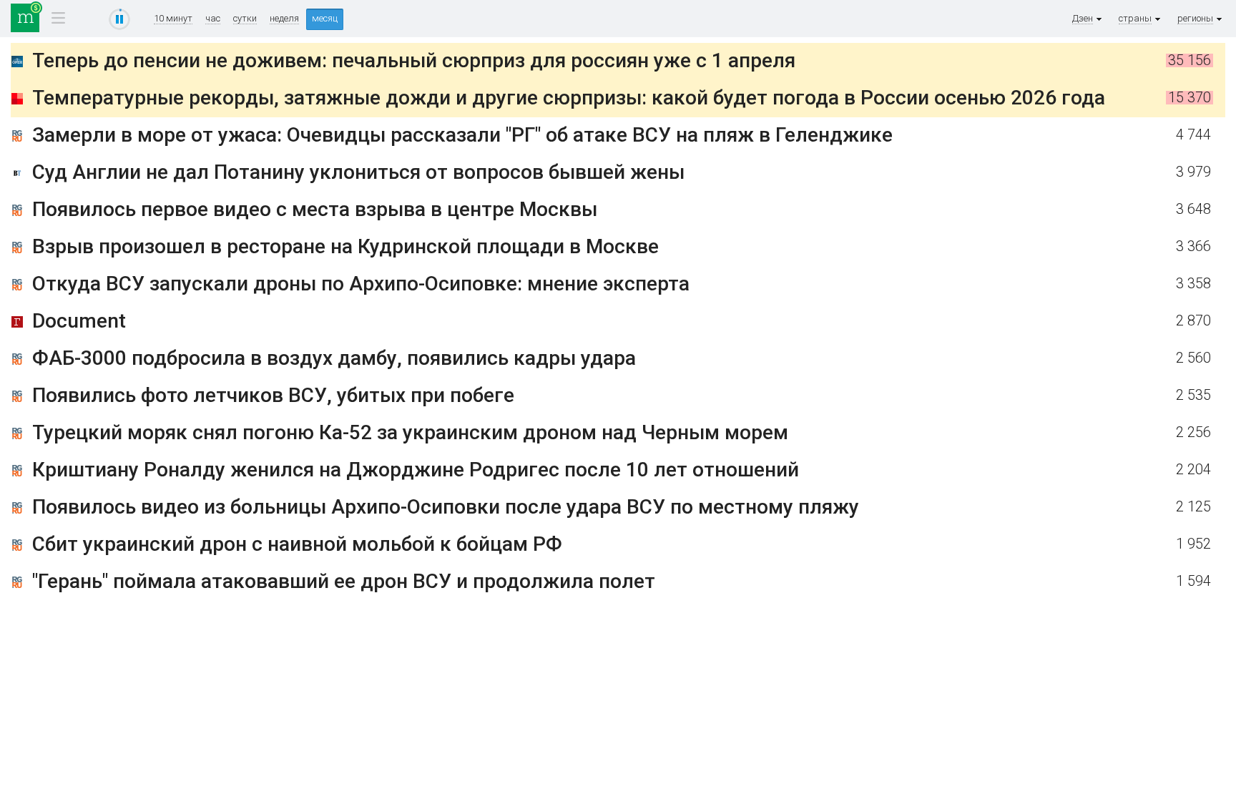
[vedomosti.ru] (17, 175)
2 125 (1193, 507)
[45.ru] (17, 101)
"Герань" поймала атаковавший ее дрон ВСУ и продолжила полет (343, 581)
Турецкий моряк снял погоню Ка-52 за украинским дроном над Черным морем (410, 432)
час (212, 19)
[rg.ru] (17, 138)
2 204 (1193, 469)
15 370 (1189, 97)
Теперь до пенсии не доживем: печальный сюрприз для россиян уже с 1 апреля (413, 60)
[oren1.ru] (17, 64)
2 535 (1193, 395)
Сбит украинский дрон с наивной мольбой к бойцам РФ (297, 544)
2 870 (1193, 321)
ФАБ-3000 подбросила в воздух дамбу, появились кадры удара (334, 358)
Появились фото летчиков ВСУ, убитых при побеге (273, 395)
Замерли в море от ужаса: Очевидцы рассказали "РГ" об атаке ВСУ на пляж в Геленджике (462, 135)
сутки (245, 19)
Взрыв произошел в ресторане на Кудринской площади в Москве (345, 246)
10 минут (173, 19)
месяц (325, 18)
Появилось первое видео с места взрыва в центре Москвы (314, 209)
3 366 (1193, 246)
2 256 (1193, 432)
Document (79, 321)
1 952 (1193, 544)
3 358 (1193, 283)
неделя (284, 19)
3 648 (1193, 209)
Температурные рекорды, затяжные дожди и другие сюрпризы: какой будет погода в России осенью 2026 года (568, 97)
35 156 (1189, 60)
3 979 (1193, 172)
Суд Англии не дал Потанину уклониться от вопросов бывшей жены (358, 172)
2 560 (1193, 358)
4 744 (1193, 135)
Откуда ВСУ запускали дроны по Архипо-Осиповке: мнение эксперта (361, 283)
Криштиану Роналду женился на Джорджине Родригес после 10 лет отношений (415, 469)
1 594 (1193, 581)
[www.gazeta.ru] (17, 324)
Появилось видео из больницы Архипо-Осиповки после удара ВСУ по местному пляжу (445, 507)
